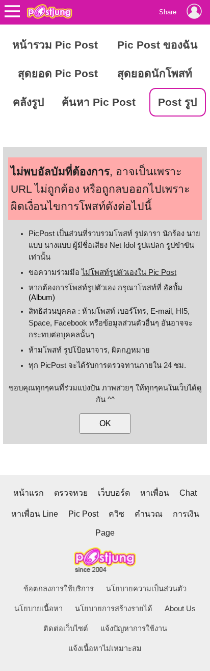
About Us (180, 609)
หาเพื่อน (154, 493)
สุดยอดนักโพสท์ (154, 73)
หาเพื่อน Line (34, 514)
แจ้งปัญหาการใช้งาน (133, 628)
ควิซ (116, 514)
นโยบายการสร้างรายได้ (113, 609)
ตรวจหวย (71, 493)
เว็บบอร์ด (114, 493)
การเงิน (186, 514)
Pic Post (83, 514)
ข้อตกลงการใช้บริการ (58, 589)
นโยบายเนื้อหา (38, 609)
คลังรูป (28, 102)
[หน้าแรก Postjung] (49, 11)
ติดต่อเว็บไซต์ (65, 628)
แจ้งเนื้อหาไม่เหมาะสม (105, 648)
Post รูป (177, 102)
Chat (188, 493)
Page (105, 532)
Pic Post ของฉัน (157, 45)
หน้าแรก (28, 493)
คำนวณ (149, 514)
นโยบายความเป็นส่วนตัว (146, 589)
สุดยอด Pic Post (58, 73)
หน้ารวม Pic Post (55, 45)
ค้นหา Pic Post (99, 102)
